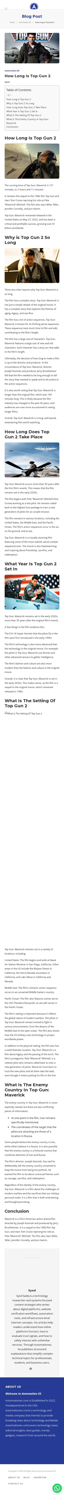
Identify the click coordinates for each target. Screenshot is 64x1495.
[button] (57, 1488)
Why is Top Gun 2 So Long (20, 103)
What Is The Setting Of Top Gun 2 (23, 115)
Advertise (40, 1477)
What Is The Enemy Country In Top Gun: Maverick (27, 121)
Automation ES (25, 22)
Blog (26, 1477)
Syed (7, 82)
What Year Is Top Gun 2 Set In (22, 111)
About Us (14, 1477)
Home (12, 22)
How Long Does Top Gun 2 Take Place (26, 107)
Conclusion (12, 126)
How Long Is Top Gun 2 (18, 99)
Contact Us (15, 1483)
